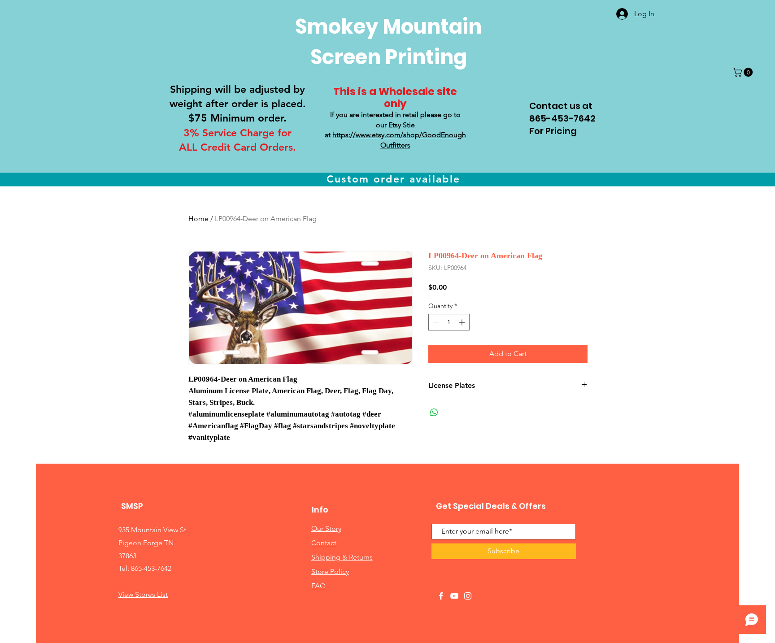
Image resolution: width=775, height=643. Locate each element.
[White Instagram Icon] (468, 596)
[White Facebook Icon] (441, 596)
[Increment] (462, 322)
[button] (744, 72)
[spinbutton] (449, 322)
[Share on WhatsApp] (434, 412)
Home (198, 218)
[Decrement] (435, 322)
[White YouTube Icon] (454, 596)
